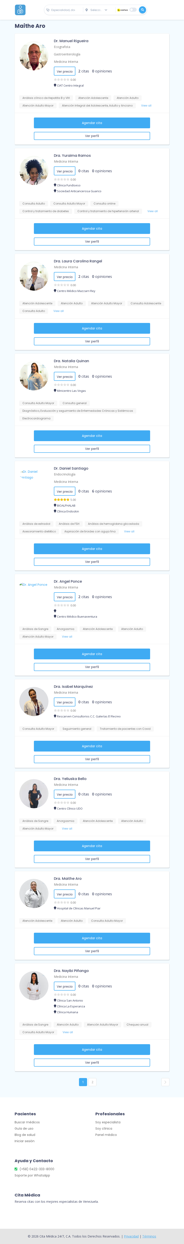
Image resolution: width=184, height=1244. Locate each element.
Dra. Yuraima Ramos (72, 155)
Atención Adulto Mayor (37, 105)
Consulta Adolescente (146, 303)
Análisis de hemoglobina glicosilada (113, 524)
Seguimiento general (77, 729)
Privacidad (131, 1236)
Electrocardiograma (36, 418)
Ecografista (62, 47)
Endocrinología (64, 474)
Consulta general (75, 403)
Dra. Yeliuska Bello (70, 778)
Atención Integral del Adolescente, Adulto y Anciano (97, 105)
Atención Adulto (127, 98)
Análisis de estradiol (36, 524)
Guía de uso (24, 1128)
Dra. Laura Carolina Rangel (78, 261)
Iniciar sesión (25, 1141)
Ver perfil (92, 136)
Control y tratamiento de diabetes (45, 211)
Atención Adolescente (93, 98)
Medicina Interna (66, 61)
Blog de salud (25, 1135)
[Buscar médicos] (142, 9)
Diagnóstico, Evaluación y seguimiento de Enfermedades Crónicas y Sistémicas (77, 411)
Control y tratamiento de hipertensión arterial (108, 211)
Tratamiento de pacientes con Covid (125, 729)
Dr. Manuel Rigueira (71, 41)
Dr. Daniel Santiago (71, 468)
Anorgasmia (65, 629)
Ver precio (65, 71)
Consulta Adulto (33, 203)
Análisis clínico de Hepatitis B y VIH (46, 98)
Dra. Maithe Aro (68, 878)
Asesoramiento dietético (39, 531)
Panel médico (106, 1135)
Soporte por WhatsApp (32, 1175)
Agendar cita (92, 123)
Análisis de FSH (69, 524)
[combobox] (63, 10)
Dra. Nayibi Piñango (71, 970)
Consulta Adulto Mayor (69, 203)
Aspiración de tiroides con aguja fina (90, 531)
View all (146, 105)
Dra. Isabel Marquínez (73, 686)
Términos (149, 1236)
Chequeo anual (137, 1024)
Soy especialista (107, 1122)
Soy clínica (103, 1128)
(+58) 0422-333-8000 (37, 1169)
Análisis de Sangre (35, 629)
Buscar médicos (27, 1122)
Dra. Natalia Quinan (71, 361)
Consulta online (104, 203)
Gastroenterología (67, 54)
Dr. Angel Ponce (68, 581)
